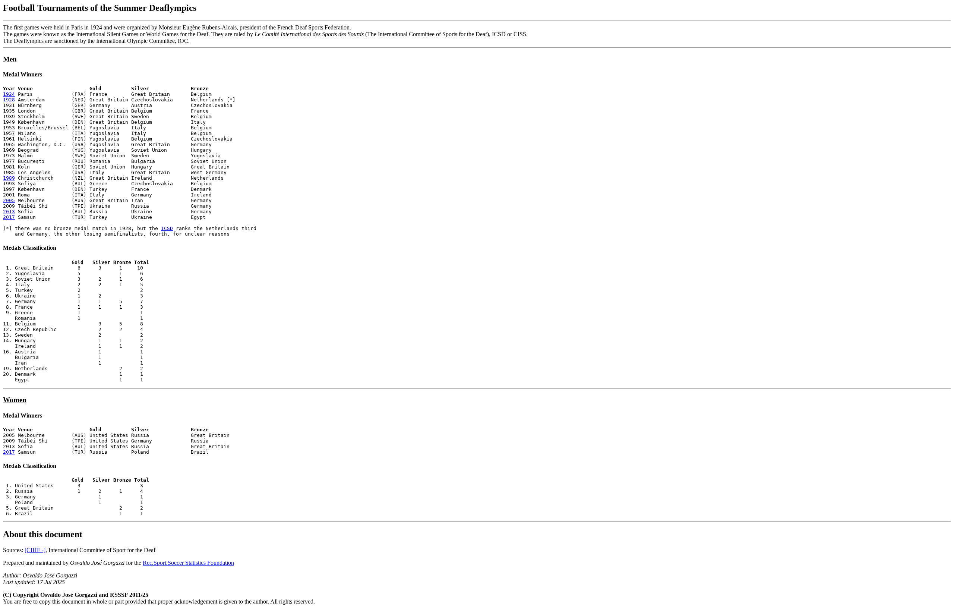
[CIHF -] (35, 550)
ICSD (167, 228)
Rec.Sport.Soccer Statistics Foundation (188, 563)
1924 (9, 94)
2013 (9, 211)
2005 (9, 200)
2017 (9, 217)
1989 (9, 178)
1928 (9, 100)
